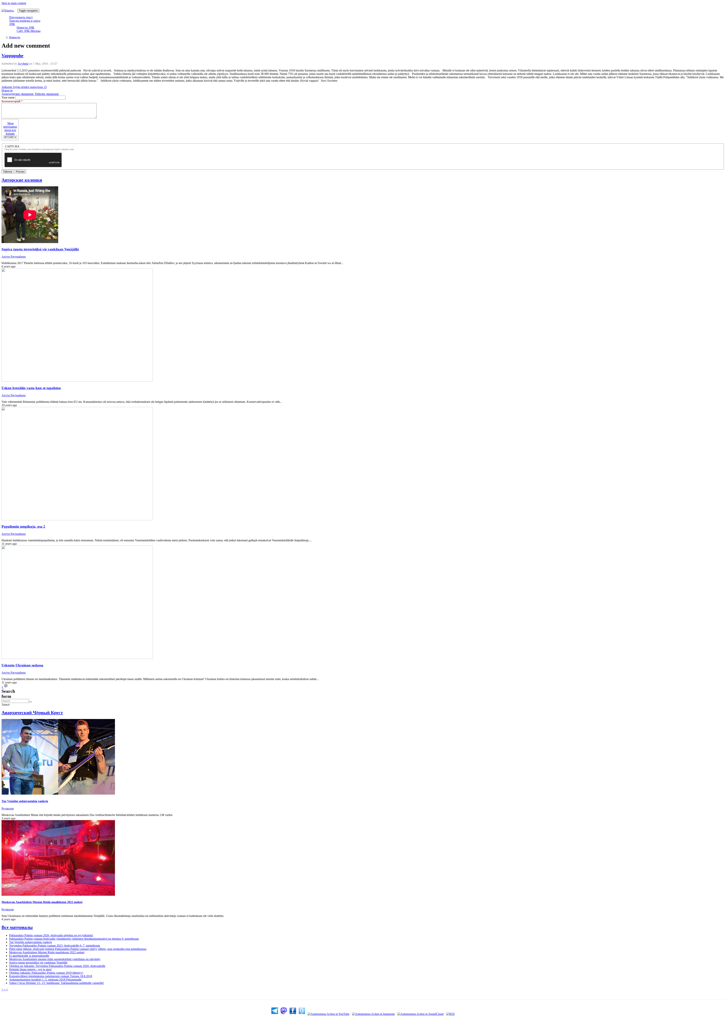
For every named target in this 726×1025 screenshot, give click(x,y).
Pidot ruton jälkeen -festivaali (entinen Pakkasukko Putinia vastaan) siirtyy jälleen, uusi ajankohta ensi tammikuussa (77, 949)
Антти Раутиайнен (14, 256)
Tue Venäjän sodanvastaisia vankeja (25, 801)
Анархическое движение (17, 93)
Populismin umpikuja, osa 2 (23, 526)
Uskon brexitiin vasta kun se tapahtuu (31, 388)
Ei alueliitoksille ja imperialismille (29, 955)
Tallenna (7, 171)
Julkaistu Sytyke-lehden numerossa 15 (24, 87)
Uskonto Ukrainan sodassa (22, 665)
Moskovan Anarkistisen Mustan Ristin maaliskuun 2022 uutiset (42, 902)
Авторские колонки (22, 179)
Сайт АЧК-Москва (28, 31)
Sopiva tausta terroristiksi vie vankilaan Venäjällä (40, 249)
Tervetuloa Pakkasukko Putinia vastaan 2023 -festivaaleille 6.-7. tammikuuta (54, 945)
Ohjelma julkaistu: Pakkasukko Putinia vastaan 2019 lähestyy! (46, 972)
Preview (20, 171)
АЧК (12, 24)
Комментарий (12, 101)
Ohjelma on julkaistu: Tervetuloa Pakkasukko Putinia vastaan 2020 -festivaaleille (57, 966)
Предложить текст (21, 17)
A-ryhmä (23, 63)
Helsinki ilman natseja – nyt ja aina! (30, 969)
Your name (8, 97)
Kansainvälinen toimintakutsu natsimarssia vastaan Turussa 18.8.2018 (50, 976)
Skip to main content (14, 3)
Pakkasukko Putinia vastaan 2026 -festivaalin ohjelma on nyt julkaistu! (51, 935)
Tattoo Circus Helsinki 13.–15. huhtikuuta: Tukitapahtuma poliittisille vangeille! (56, 983)
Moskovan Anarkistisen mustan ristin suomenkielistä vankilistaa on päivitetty (54, 959)
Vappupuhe (12, 55)
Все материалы (17, 927)
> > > (5, 989)
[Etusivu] (9, 10)
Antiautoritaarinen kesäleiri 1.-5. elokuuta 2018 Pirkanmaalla (45, 979)
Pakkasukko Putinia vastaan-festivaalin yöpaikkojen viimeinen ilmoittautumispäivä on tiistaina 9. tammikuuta (74, 938)
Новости (14, 37)
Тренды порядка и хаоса (24, 20)
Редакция (8, 808)
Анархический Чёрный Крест (32, 712)
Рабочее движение (47, 93)
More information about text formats (10, 128)
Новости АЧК (25, 27)
